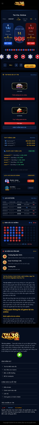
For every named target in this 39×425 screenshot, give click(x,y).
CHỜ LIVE (31, 187)
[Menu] (3, 3)
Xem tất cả (33, 75)
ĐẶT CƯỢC (8, 43)
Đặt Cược (30, 66)
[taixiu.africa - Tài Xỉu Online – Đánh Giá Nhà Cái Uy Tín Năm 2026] (19, 3)
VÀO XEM (30, 180)
